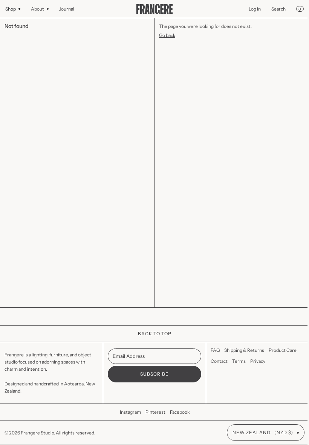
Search (273, 9)
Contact (215, 361)
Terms (235, 361)
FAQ (211, 350)
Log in (249, 9)
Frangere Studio (37, 433)
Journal (66, 9)
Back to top (151, 333)
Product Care (279, 350)
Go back (164, 35)
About (37, 9)
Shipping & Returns (240, 350)
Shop (10, 9)
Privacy (254, 361)
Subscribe (151, 374)
